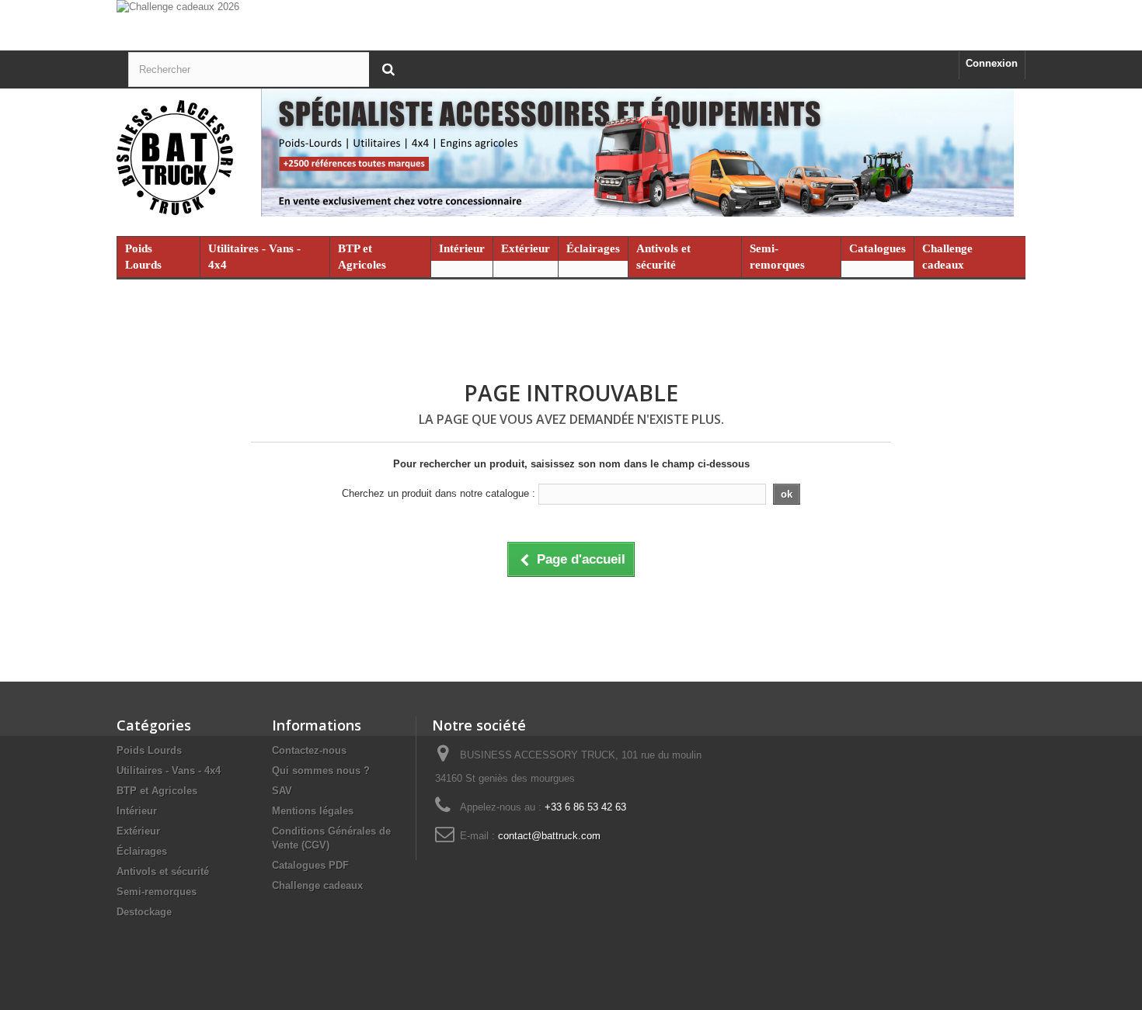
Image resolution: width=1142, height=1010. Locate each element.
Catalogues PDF (310, 865)
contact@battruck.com (549, 836)
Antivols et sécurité (663, 256)
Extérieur (525, 248)
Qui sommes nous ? (321, 770)
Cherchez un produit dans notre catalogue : (438, 493)
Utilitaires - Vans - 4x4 (254, 256)
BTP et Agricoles (362, 256)
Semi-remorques (777, 256)
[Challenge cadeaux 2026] (571, 25)
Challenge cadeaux (947, 256)
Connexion (992, 63)
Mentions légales (312, 811)
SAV (282, 791)
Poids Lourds (143, 256)
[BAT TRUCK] (571, 158)
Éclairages (593, 248)
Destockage (144, 912)
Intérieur (462, 248)
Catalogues (877, 248)
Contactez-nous (309, 750)
